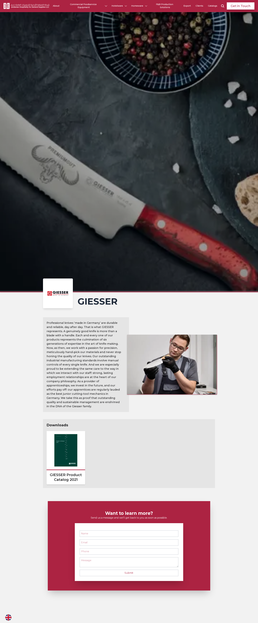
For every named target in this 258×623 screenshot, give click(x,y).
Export (187, 5)
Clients (199, 5)
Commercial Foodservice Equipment (83, 6)
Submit (129, 572)
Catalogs (212, 5)
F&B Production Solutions (165, 6)
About (56, 5)
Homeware (137, 5)
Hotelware (117, 5)
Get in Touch (241, 6)
